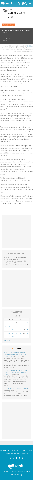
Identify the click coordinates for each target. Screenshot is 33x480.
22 (9, 333)
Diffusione (15, 450)
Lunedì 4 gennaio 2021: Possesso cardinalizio (16, 388)
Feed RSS (17, 348)
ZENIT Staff (5, 40)
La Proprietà (22, 450)
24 (16, 333)
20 (27, 329)
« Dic (5, 340)
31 (16, 336)
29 (9, 336)
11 (20, 326)
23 (13, 333)
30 (13, 336)
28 (5, 336)
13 (27, 326)
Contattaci (24, 454)
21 (5, 333)
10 (16, 326)
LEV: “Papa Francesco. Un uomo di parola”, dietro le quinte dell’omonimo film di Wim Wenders (15, 372)
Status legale (9, 454)
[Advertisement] (16, 231)
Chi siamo (3, 450)
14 (5, 329)
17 (16, 329)
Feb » (8, 340)
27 (27, 333)
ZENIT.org (29, 46)
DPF (9, 450)
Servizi (30, 450)
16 (13, 329)
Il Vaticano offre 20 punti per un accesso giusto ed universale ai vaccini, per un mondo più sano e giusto (16, 354)
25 (20, 333)
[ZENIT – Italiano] (9, 4)
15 (9, 329)
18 (20, 329)
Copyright (17, 454)
